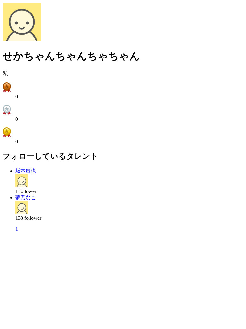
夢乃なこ (25, 197)
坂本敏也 (25, 170)
